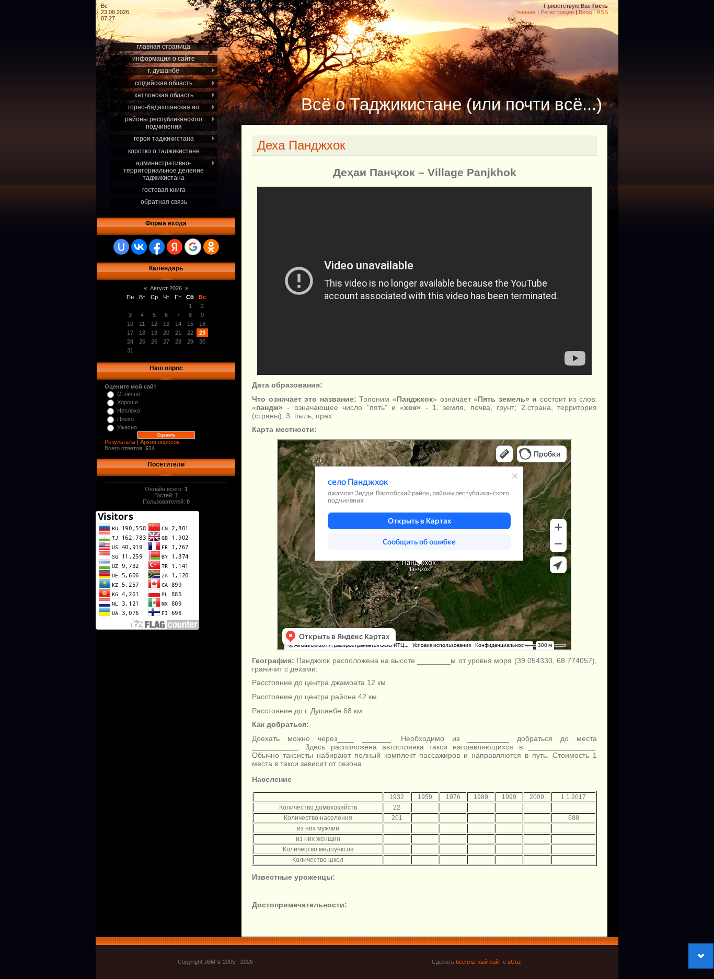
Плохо (125, 419)
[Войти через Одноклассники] (211, 247)
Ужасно (127, 427)
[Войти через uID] (121, 247)
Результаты (120, 442)
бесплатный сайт (478, 962)
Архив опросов (160, 442)
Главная (525, 12)
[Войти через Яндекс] (174, 247)
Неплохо (128, 410)
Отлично (128, 394)
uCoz (514, 962)
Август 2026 (166, 288)
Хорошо (127, 402)
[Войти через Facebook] (157, 247)
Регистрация (557, 12)
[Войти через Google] (193, 246)
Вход (585, 12)
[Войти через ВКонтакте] (139, 247)
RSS (602, 12)
